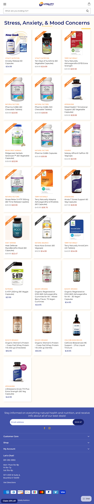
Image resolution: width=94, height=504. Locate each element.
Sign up (78, 422)
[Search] (87, 11)
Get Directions (9, 482)
